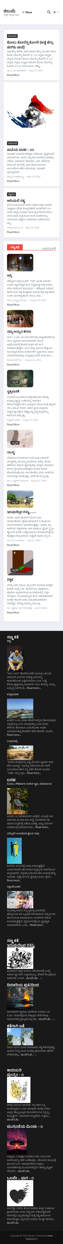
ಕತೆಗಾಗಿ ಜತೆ (15, 1025)
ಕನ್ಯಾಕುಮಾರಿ (13, 694)
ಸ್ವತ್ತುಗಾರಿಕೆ (13, 391)
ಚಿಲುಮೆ (9, 10)
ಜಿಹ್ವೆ (9, 640)
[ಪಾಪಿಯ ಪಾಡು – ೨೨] (31, 113)
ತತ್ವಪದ (11, 194)
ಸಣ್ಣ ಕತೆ (13, 636)
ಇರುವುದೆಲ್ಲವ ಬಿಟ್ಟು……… (21, 512)
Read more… (34, 687)
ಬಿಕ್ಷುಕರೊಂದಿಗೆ (13, 886)
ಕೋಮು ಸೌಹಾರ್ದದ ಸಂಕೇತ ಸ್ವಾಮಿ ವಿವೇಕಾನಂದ (29, 783)
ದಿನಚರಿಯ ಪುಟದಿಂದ (23, 984)
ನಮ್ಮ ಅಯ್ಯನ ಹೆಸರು (19, 331)
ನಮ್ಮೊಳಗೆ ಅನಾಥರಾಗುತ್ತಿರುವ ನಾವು (23, 833)
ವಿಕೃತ (10, 579)
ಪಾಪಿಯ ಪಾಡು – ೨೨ (20, 149)
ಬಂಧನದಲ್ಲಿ (12, 741)
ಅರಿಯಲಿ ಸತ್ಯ (16, 200)
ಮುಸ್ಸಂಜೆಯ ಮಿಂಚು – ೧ (25, 1126)
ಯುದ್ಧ (10, 452)
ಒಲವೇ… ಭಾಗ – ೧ (20, 1177)
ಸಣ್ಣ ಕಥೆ (14, 247)
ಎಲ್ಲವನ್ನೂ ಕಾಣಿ (49, 248)
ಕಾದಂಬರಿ (12, 143)
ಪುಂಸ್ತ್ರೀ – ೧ (15, 1074)
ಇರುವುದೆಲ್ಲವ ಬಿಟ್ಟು (20, 945)
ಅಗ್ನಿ (9, 275)
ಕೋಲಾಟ (12, 35)
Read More (13, 74)
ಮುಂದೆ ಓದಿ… (34, 978)
